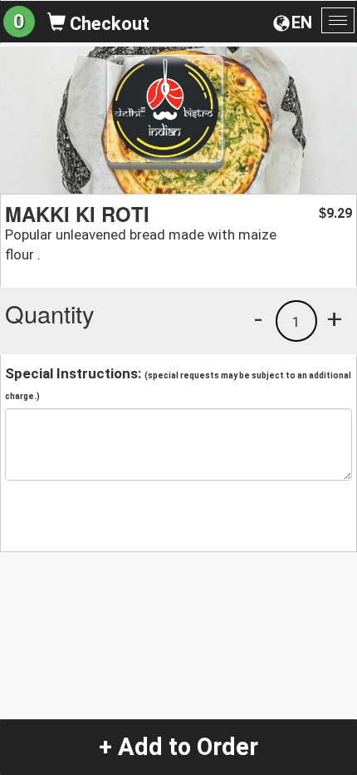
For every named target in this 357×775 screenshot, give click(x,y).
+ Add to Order (178, 747)
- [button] (258, 318)
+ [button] (334, 318)
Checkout (107, 23)
